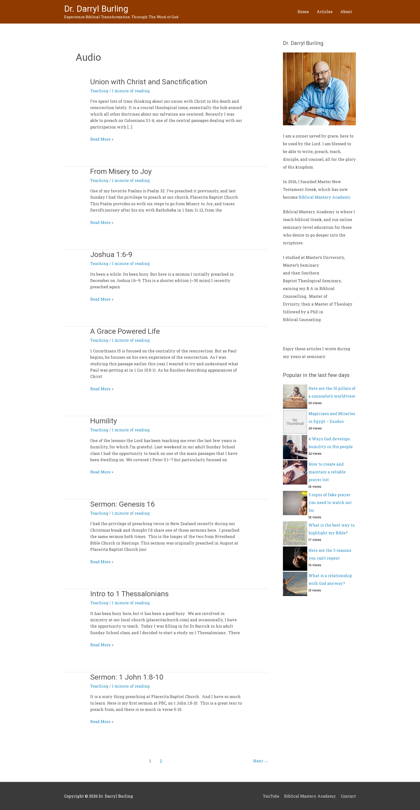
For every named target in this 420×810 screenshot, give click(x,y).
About (346, 11)
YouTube (271, 796)
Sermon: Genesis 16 (122, 504)
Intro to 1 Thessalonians (129, 593)
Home (303, 11)
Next (260, 761)
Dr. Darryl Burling (96, 9)
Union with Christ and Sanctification (148, 81)
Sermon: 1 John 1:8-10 (126, 677)
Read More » (101, 139)
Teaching (99, 90)
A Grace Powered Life (125, 331)
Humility (103, 421)
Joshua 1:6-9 (111, 254)
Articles (324, 11)
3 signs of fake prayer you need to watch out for (330, 502)
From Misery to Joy (121, 171)
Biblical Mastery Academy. (325, 197)
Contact (348, 796)
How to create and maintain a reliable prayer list (327, 471)
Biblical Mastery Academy (310, 796)
